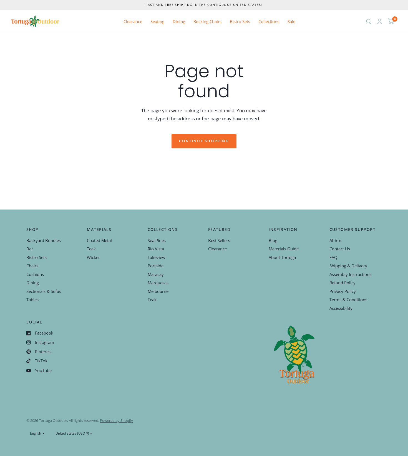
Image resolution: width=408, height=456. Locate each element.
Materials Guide (284, 248)
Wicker (93, 257)
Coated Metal (99, 240)
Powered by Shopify (116, 420)
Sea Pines (157, 240)
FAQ (333, 257)
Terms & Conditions (348, 299)
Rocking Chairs (207, 21)
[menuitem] (132, 21)
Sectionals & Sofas (43, 291)
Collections (268, 21)
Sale (291, 21)
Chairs (32, 265)
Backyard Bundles (43, 240)
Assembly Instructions (350, 274)
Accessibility (340, 308)
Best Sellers (219, 240)
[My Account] (379, 21)
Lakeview (156, 257)
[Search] (368, 21)
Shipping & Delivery (348, 265)
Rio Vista (156, 248)
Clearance (133, 21)
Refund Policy (342, 282)
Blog (273, 240)
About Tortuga (282, 257)
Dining (179, 21)
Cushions (35, 274)
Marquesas (158, 282)
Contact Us (339, 248)
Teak (91, 248)
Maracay (156, 274)
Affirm (335, 240)
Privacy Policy (342, 291)
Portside (155, 265)
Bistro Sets (240, 21)
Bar (29, 248)
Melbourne (158, 291)
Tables (32, 299)
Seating (157, 21)
